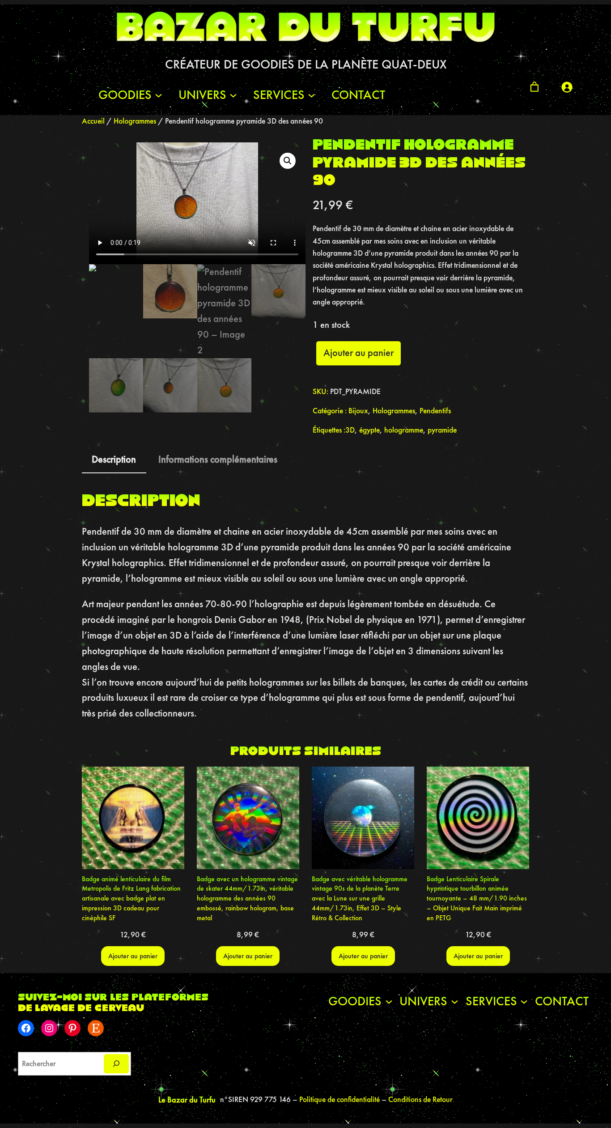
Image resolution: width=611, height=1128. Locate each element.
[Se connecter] (566, 86)
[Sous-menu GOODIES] (158, 95)
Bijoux (358, 411)
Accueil (93, 121)
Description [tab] (114, 459)
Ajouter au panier (358, 352)
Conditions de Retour (420, 1099)
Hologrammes (135, 121)
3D (350, 430)
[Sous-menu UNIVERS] (233, 95)
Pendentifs (435, 411)
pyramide (442, 430)
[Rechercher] (116, 1063)
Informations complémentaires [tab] (217, 459)
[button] (288, 161)
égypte (369, 430)
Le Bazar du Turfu (187, 1099)
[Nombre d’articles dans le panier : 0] (534, 86)
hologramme (403, 430)
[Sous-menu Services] (311, 95)
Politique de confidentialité (340, 1099)
